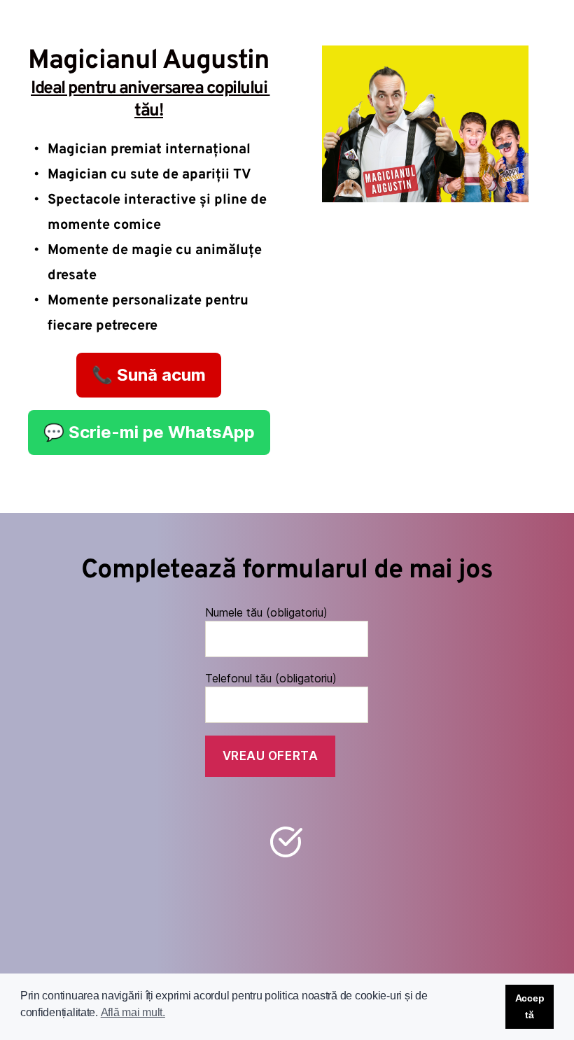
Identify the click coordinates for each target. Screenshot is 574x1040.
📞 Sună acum (149, 375)
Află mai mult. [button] (133, 1012)
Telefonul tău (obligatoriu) (271, 678)
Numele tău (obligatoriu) (266, 612)
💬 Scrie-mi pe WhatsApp (149, 432)
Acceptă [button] (530, 1006)
